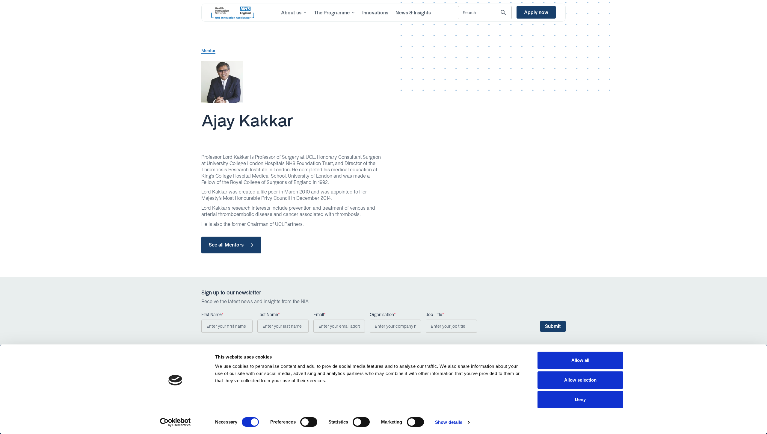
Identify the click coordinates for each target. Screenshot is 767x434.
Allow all (580, 360)
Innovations (375, 13)
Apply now (536, 12)
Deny (580, 399)
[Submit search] (503, 12)
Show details (448, 422)
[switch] (308, 422)
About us (291, 13)
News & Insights (413, 13)
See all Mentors (226, 245)
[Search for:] (485, 12)
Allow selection (580, 379)
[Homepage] (232, 13)
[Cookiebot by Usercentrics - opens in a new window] (175, 422)
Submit (553, 326)
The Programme (332, 13)
